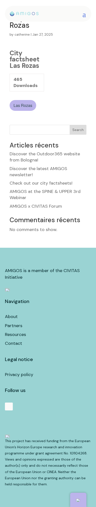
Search (78, 130)
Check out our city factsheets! (41, 183)
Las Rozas (23, 105)
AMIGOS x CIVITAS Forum (36, 206)
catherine (22, 34)
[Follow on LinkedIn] (9, 406)
